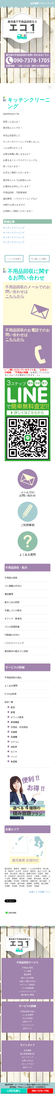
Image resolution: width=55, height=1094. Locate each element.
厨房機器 (15, 722)
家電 (13, 712)
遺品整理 (9, 593)
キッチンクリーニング (13, 227)
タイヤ (14, 751)
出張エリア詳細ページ (39, 891)
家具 (13, 707)
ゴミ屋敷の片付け (13, 585)
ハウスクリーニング (14, 642)
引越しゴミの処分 (13, 610)
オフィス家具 (17, 717)
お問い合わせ (27, 1060)
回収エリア (27, 1021)
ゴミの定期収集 (12, 626)
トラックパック (27, 1024)
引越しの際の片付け (27, 981)
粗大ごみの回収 (12, 602)
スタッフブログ (27, 1063)
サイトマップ (47, 3)
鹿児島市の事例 (27, 994)
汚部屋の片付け (12, 634)
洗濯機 (14, 736)
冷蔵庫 (14, 731)
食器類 (14, 761)
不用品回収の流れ (13, 677)
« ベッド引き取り (14, 258)
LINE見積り (14, 1090)
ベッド (14, 756)
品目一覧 (9, 701)
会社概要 (34, 3)
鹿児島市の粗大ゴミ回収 (16, 651)
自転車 (14, 746)
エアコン (15, 741)
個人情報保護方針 (27, 1053)
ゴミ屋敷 (27, 971)
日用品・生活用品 (19, 726)
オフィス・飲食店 (13, 618)
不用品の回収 (11, 577)
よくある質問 (11, 685)
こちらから (14, 296)
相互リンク (27, 1067)
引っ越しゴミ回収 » (39, 258)
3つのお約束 (10, 693)
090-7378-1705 (40, 1090)
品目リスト (27, 1028)
